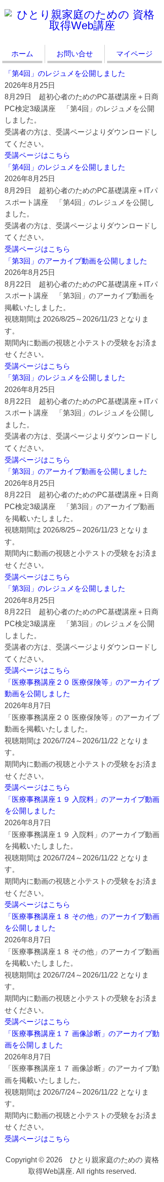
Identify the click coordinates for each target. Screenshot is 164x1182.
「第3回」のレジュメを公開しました (65, 377)
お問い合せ (74, 54)
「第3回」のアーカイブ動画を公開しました (76, 261)
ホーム (22, 54)
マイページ (134, 54)
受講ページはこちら (37, 155)
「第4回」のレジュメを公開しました (65, 73)
